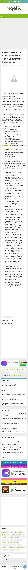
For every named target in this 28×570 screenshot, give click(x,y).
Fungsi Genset (6, 457)
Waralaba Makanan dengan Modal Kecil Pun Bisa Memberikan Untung (14, 384)
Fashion (4, 537)
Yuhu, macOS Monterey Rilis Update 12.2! (13, 432)
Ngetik (10, 1)
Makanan (16, 542)
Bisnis (3, 535)
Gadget (17, 537)
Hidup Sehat (5, 540)
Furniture (11, 537)
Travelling (12, 550)
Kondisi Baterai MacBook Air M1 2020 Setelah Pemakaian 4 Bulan (12, 427)
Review (19, 545)
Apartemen (5, 532)
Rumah (4, 547)
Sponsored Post (21, 547)
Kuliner (4, 542)
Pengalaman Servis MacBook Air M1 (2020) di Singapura (14, 414)
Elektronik (14, 535)
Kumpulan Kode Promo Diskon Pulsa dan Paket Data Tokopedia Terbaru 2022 (13, 398)
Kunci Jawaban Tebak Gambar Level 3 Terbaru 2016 (12, 389)
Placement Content (7, 316)
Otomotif (4, 545)
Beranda (14, 372)
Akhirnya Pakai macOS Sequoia (10, 423)
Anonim (11, 65)
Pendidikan (12, 545)
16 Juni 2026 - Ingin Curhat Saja (10, 441)
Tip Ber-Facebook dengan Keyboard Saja (13, 394)
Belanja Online (18, 532)
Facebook (21, 535)
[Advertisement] (14, 33)
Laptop (10, 542)
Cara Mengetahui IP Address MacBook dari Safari (14, 419)
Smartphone (11, 547)
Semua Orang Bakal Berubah (10, 444)
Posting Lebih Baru (7, 369)
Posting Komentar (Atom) (14, 375)
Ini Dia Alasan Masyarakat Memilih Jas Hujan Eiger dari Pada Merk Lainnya (14, 448)
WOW (18, 550)
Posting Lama (20, 369)
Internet (13, 540)
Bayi (12, 532)
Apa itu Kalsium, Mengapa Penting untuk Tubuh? (13, 403)
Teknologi (4, 550)
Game (23, 537)
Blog (8, 535)
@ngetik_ (18, 1)
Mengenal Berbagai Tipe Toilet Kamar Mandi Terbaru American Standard (12, 453)
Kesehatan (20, 540)
